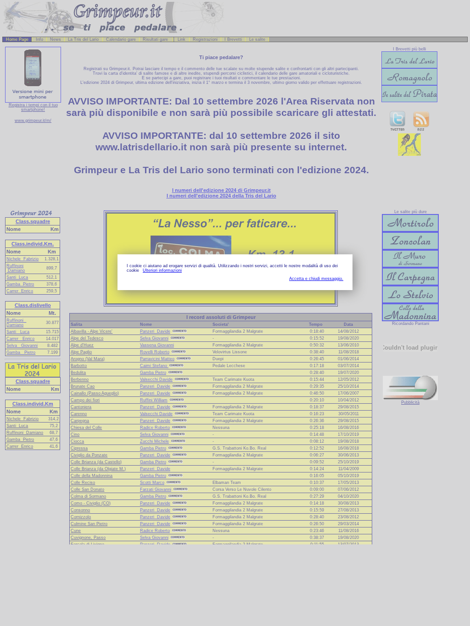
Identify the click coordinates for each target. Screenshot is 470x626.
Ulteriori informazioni (162, 270)
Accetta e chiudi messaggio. (316, 278)
